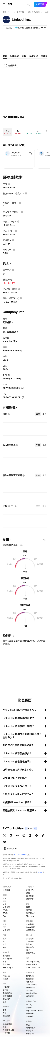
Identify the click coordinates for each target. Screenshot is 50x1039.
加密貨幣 (6, 907)
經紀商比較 (30, 913)
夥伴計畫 (30, 1030)
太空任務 (30, 941)
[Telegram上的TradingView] (36, 835)
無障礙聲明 (30, 987)
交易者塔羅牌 (31, 964)
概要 (28, 907)
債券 (4, 904)
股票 (4, 898)
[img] (42, 27)
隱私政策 (30, 981)
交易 (4, 1010)
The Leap (30, 916)
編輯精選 (6, 1016)
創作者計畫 (7, 996)
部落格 (29, 944)
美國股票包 (30, 930)
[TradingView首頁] (10, 4)
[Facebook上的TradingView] (11, 835)
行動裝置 (6, 976)
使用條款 (30, 976)
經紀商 (29, 910)
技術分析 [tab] (33, 56)
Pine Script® (8, 967)
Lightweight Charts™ (35, 1010)
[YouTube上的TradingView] (17, 835)
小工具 (29, 1004)
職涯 (28, 950)
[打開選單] (4, 4)
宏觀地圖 (6, 964)
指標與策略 (7, 1024)
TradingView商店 (33, 961)
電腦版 (5, 978)
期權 (4, 961)
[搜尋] (28, 4)
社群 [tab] (24, 56)
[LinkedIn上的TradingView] (30, 835)
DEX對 (5, 913)
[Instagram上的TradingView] (24, 835)
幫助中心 (30, 947)
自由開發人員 (8, 1030)
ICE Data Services (20, 855)
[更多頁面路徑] (11, 12)
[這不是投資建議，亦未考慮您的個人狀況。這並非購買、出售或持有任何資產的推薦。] (21, 545)
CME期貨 (30, 924)
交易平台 (30, 1016)
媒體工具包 (30, 953)
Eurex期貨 (30, 927)
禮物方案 (30, 899)
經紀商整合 (30, 1027)
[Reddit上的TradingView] (4, 842)
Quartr (40, 872)
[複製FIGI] (22, 397)
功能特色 (30, 890)
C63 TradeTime (33, 967)
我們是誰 (30, 938)
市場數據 (30, 896)
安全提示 (30, 990)
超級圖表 (6, 890)
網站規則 (6, 999)
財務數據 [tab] (14, 56)
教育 (4, 1013)
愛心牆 (5, 990)
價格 (28, 893)
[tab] (38, 414)
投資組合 (6, 955)
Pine (4, 916)
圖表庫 (29, 1007)
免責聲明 (30, 978)
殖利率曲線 (7, 958)
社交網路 (6, 987)
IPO (4, 947)
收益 (4, 941)
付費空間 (6, 1033)
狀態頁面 (30, 996)
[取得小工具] (44, 539)
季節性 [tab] (44, 56)
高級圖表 (30, 1013)
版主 (4, 1001)
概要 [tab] (5, 56)
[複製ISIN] (22, 388)
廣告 (28, 1024)
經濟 (4, 938)
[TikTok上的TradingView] (43, 835)
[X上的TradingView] (4, 835)
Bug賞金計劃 (31, 993)
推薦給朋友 (7, 993)
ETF (4, 901)
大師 (4, 1027)
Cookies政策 (31, 984)
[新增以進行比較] (30, 154)
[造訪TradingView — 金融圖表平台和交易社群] (13, 117)
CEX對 (5, 910)
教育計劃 (30, 1033)
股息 (4, 944)
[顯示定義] (8, 184)
